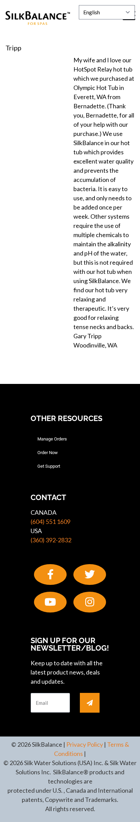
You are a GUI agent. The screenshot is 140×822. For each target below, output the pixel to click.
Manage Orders (52, 438)
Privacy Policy (84, 744)
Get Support (48, 466)
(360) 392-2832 (51, 540)
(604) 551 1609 (50, 521)
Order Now (47, 452)
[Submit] (90, 703)
